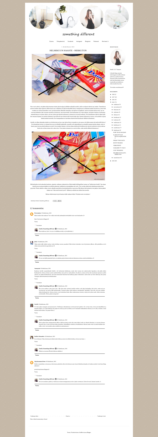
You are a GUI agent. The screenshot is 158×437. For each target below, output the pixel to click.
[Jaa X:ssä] (57, 201)
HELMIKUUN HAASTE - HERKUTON (119, 153)
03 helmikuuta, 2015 (51, 361)
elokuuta (116, 115)
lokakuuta (116, 110)
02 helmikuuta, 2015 (62, 286)
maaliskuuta (117, 128)
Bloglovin (87, 41)
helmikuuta (117, 130)
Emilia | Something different (46, 229)
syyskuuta (116, 112)
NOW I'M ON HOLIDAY (119, 132)
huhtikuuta (116, 125)
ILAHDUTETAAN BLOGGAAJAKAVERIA (119, 136)
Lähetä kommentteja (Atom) (40, 419)
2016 (113, 99)
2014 (113, 161)
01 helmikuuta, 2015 (46, 213)
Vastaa (36, 221)
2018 (113, 94)
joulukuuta (116, 104)
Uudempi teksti (34, 416)
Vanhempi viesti (101, 416)
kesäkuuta (116, 120)
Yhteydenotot (61, 41)
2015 (113, 102)
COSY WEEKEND (118, 150)
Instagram (79, 41)
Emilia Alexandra (39, 336)
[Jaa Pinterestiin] (61, 201)
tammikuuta (117, 158)
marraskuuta (117, 107)
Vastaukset (39, 225)
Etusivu (51, 41)
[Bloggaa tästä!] (55, 201)
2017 (113, 97)
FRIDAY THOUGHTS (119, 140)
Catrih (36, 304)
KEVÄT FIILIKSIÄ (118, 143)
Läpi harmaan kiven (39, 361)
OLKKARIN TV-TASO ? (119, 148)
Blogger (89, 432)
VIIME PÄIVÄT (117, 145)
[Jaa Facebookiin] (59, 201)
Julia (35, 242)
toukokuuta (117, 122)
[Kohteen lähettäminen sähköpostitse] (54, 201)
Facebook (70, 41)
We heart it (105, 41)
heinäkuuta (117, 117)
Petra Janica (37, 213)
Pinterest (96, 41)
